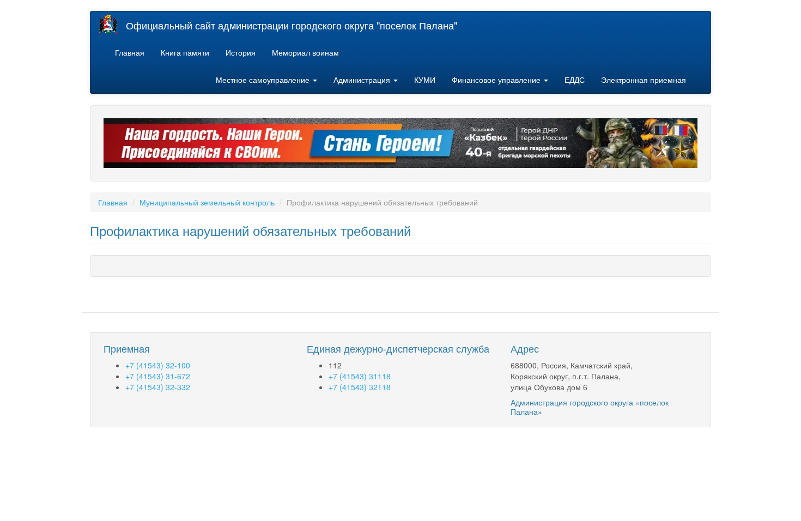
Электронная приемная (643, 79)
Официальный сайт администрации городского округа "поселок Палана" (291, 25)
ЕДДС (575, 79)
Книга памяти (185, 52)
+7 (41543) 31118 (360, 376)
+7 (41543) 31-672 (157, 376)
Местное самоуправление (264, 79)
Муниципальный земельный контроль (207, 202)
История (241, 52)
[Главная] (112, 24)
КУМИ (424, 79)
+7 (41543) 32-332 (157, 386)
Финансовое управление (497, 79)
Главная (129, 52)
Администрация (362, 79)
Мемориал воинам (305, 52)
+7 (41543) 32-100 (157, 365)
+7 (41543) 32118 (360, 386)
